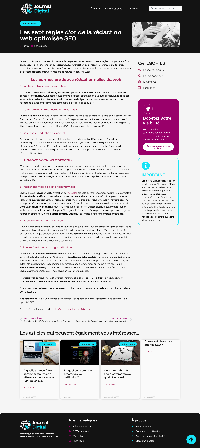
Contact (134, 8)
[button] (30, 23)
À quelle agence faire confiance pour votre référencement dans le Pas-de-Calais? (38, 376)
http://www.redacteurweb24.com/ (71, 309)
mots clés (72, 192)
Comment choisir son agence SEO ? (158, 342)
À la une (95, 8)
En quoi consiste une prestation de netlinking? (78, 374)
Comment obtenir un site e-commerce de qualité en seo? (118, 374)
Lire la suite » (29, 388)
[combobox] (165, 8)
